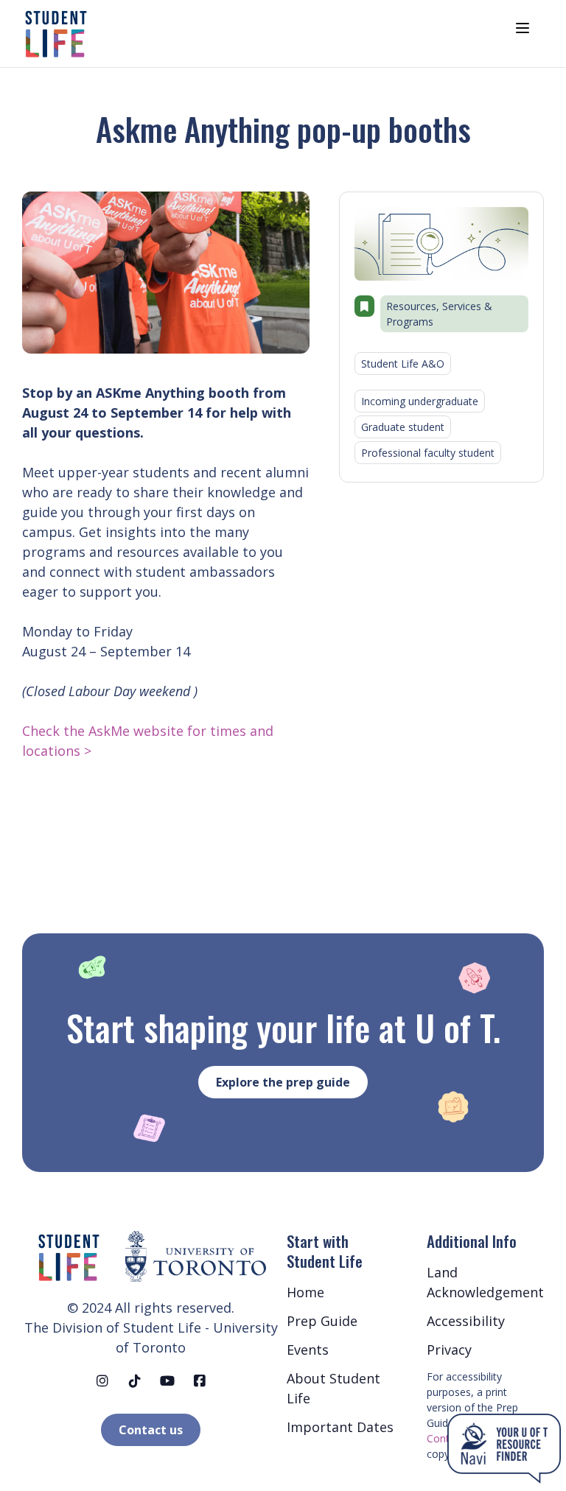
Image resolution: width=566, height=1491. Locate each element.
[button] (68, 1257)
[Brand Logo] (55, 33)
